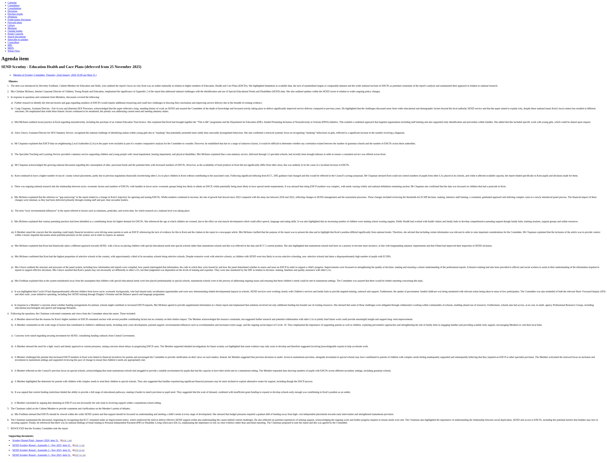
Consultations (14, 8)
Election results (15, 14)
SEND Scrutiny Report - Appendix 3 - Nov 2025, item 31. (49, 455)
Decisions (12, 11)
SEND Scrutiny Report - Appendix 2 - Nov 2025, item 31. (48, 450)
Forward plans (15, 22)
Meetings (12, 28)
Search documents (17, 36)
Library (11, 25)
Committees (13, 5)
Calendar (12, 2)
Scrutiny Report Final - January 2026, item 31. (42, 440)
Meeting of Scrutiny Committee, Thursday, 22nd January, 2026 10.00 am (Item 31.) (55, 75)
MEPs (11, 48)
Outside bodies (15, 31)
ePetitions (12, 16)
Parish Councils (15, 33)
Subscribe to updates (18, 39)
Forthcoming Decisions (19, 19)
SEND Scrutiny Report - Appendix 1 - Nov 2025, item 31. (48, 445)
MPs (10, 45)
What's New (14, 51)
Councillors (13, 42)
